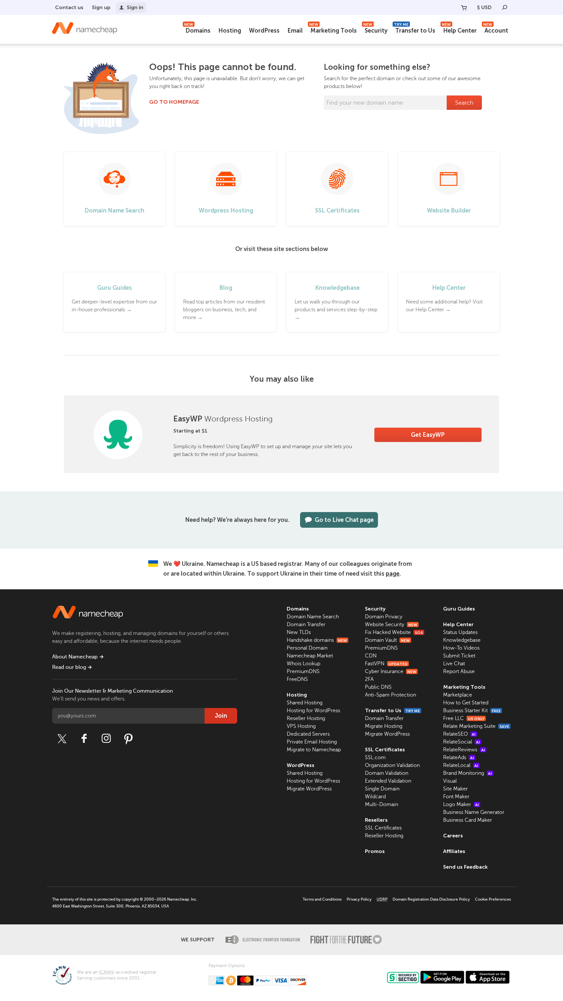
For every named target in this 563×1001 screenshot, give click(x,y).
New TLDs (299, 632)
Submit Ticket (459, 656)
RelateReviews (464, 750)
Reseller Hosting (306, 718)
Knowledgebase (462, 640)
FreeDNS (297, 679)
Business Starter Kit (472, 711)
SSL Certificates (385, 749)
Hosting (229, 30)
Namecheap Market (310, 656)
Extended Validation (388, 781)
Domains (197, 29)
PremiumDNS (303, 671)
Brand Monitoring (467, 773)
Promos (375, 851)
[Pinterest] (128, 738)
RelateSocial (461, 742)
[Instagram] (106, 738)
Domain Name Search (313, 617)
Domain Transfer (306, 624)
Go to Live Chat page (344, 519)
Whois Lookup (303, 664)
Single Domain (382, 789)
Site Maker (455, 789)
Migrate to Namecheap (314, 750)
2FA (369, 679)
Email (295, 30)
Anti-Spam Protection (390, 695)
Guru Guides (459, 609)
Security (375, 29)
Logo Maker (461, 804)
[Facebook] (84, 738)
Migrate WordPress (309, 789)
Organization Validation (392, 765)
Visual (450, 781)
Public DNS (378, 687)
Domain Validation (386, 773)
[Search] (504, 7)
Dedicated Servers (308, 734)
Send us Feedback (465, 867)
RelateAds (458, 757)
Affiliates (454, 851)
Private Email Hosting (312, 742)
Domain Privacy (383, 617)
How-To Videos (461, 648)
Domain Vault (387, 640)
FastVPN (386, 664)
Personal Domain (307, 648)
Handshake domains (317, 640)
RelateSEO (459, 734)
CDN (371, 656)
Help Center (459, 29)
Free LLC (463, 718)
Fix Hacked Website (394, 632)
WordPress (264, 30)
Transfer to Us (414, 29)
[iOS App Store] (488, 977)
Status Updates (460, 632)
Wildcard (375, 797)
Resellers (376, 820)
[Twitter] (62, 738)
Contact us (69, 7)
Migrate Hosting (383, 726)
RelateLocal (460, 765)
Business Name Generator (473, 812)
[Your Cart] (464, 7)
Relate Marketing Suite (476, 726)
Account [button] (495, 29)
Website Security (391, 624)
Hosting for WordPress (313, 711)
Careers (453, 835)
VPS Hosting (301, 726)
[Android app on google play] (442, 977)
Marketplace (457, 695)
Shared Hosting (305, 703)
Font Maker (456, 797)
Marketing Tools (333, 29)
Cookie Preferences (493, 899)
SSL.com (375, 757)
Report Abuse (459, 671)
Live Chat (454, 664)
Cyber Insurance (390, 671)
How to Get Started (465, 703)
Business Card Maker (467, 820)
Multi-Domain (381, 804)
